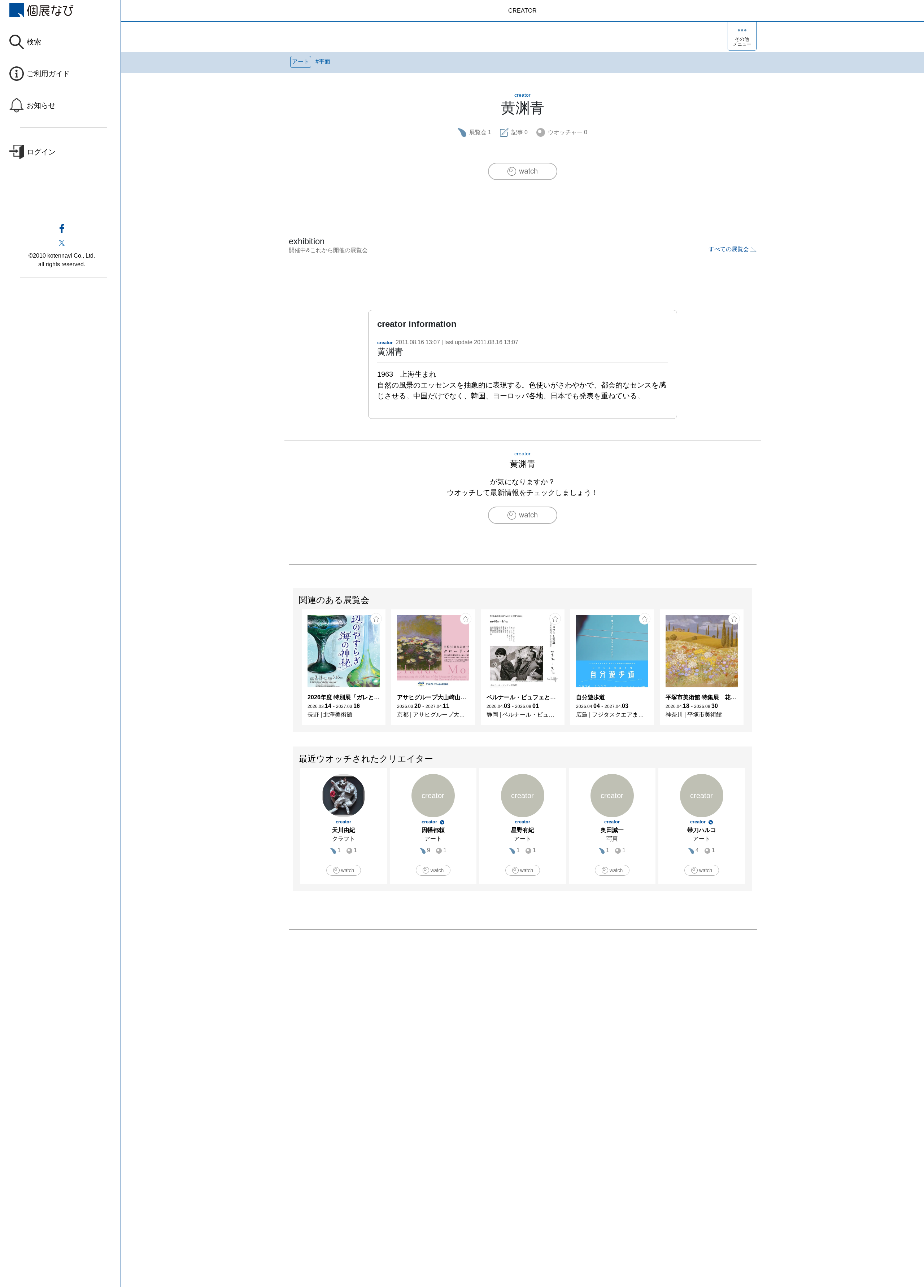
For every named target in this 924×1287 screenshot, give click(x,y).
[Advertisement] (505, 1011)
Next (751, 670)
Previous (293, 670)
